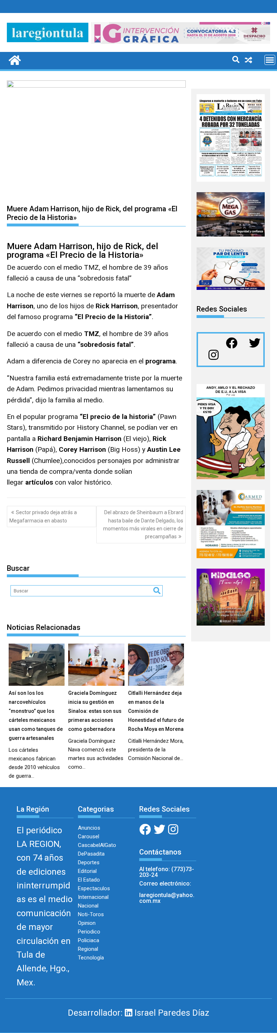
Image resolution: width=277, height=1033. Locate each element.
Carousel (88, 836)
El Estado (89, 880)
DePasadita (91, 854)
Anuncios (89, 828)
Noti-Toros (91, 914)
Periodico (89, 931)
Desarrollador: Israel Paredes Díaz (138, 1013)
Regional (88, 949)
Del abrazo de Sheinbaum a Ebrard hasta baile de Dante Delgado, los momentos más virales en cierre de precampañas (143, 524)
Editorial (87, 871)
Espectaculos (94, 888)
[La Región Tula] (13, 59)
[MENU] (269, 60)
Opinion (87, 923)
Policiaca (88, 940)
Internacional (93, 897)
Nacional (88, 905)
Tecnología (91, 957)
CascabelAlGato (97, 845)
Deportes (89, 862)
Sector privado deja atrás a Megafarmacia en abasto (43, 516)
